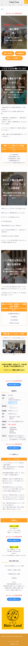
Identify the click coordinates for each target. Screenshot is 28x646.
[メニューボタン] (26, 2)
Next (23, 352)
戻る (2, 9)
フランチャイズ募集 (15, 641)
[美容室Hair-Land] (14, 2)
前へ (4, 352)
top (9, 641)
